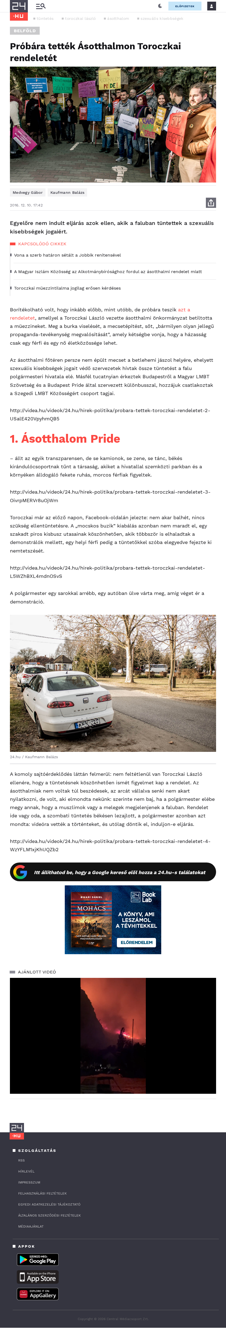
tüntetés (45, 18)
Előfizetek (185, 6)
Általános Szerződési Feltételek (49, 1215)
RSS (21, 1160)
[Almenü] (40, 6)
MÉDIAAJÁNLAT (31, 1226)
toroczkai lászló (80, 18)
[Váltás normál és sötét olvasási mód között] (160, 6)
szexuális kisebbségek (162, 18)
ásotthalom (118, 18)
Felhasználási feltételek (42, 1193)
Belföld (25, 30)
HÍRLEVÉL (26, 1171)
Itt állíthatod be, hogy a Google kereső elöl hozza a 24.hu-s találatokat (119, 872)
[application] (113, 1036)
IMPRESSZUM (29, 1182)
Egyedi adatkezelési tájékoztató (49, 1204)
